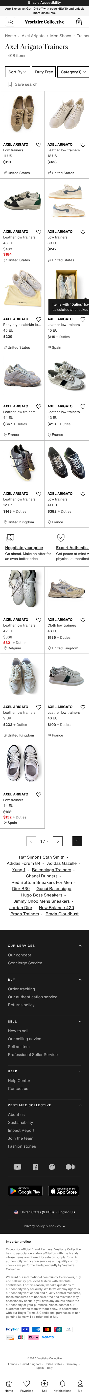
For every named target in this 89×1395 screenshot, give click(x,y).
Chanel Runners (42, 876)
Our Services (21, 946)
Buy (11, 980)
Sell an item (19, 1047)
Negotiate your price (24, 548)
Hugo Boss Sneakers (41, 895)
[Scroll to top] (77, 841)
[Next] (58, 841)
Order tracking (21, 989)
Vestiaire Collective (29, 1105)
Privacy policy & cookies (42, 1226)
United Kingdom (31, 1364)
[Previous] (31, 841)
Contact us (18, 1088)
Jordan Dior (20, 908)
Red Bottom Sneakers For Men (41, 882)
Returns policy (21, 1005)
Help (12, 1071)
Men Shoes (60, 36)
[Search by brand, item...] (10, 21)
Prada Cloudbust (62, 914)
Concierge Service (25, 963)
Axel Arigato (33, 36)
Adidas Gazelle (62, 863)
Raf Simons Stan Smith (42, 857)
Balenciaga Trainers (51, 870)
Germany (71, 1364)
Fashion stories (22, 1146)
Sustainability (20, 1122)
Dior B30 (21, 889)
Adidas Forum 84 (24, 863)
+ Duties (63, 336)
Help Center (19, 1080)
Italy (50, 1368)
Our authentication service (32, 997)
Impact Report (21, 1130)
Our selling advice (24, 1039)
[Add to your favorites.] (39, 145)
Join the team (20, 1138)
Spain (40, 1368)
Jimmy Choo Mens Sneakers (42, 901)
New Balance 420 (56, 908)
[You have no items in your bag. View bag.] (78, 21)
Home (10, 36)
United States (53, 1364)
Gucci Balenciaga (53, 889)
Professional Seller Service (33, 1054)
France (12, 1364)
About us (16, 1114)
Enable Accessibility (44, 2)
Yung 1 (18, 870)
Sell (12, 1022)
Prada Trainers (24, 914)
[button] (78, 21)
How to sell (18, 1031)
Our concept (19, 955)
